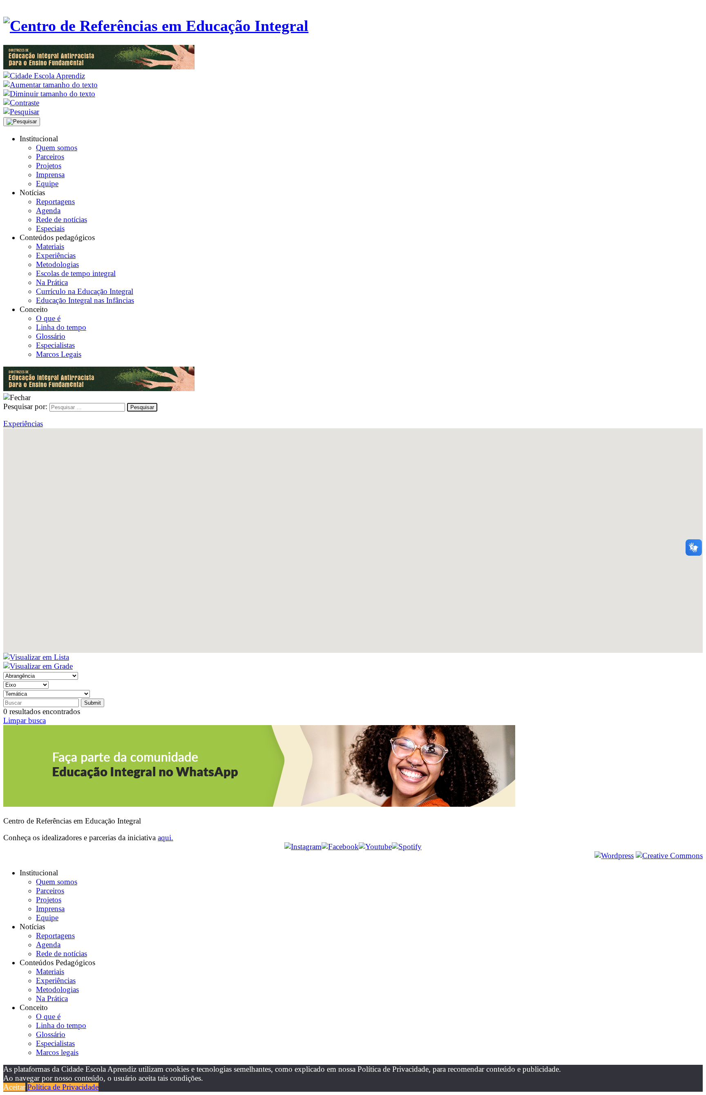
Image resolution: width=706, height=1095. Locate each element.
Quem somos (56, 147)
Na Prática (52, 282)
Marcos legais (57, 1052)
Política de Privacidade (62, 1087)
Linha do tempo (61, 327)
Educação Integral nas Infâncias (85, 300)
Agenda (48, 210)
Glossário (50, 336)
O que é (48, 318)
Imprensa (50, 174)
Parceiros (50, 156)
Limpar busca (24, 720)
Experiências (56, 255)
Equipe (47, 183)
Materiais (50, 246)
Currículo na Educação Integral (84, 291)
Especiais (50, 228)
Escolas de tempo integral (76, 273)
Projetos (48, 165)
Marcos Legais (58, 354)
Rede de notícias (61, 219)
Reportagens (55, 201)
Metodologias (57, 264)
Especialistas (55, 345)
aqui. (165, 837)
